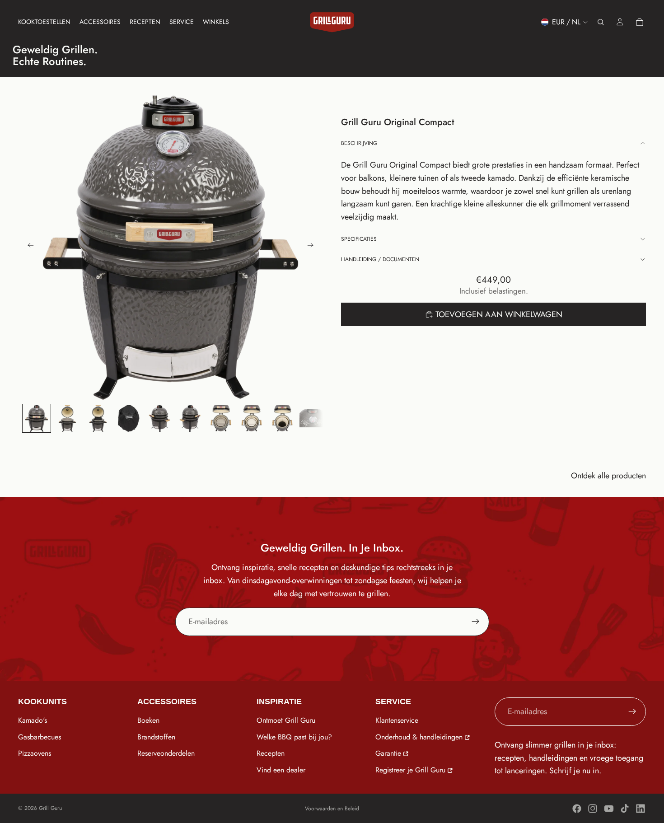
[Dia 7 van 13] (220, 418)
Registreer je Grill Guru (410, 770)
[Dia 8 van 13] (251, 418)
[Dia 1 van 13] (36, 418)
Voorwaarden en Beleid (332, 808)
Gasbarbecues (39, 736)
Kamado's (32, 720)
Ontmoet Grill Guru (286, 720)
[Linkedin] (640, 808)
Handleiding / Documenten (380, 259)
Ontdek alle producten (608, 476)
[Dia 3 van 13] (98, 418)
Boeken (148, 720)
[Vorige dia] (28, 247)
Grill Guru (50, 808)
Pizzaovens (34, 753)
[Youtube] (608, 808)
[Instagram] (592, 808)
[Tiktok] (624, 808)
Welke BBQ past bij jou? (294, 736)
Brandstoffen (156, 736)
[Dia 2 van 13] (67, 418)
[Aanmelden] (475, 621)
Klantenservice (396, 720)
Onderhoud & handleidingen (419, 736)
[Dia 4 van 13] (128, 418)
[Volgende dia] (313, 247)
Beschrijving (359, 143)
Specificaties (359, 239)
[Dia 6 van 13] (190, 418)
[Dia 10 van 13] (313, 418)
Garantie (388, 753)
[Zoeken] (601, 22)
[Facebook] (576, 808)
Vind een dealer (281, 770)
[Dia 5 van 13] (159, 418)
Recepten (271, 753)
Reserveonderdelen (166, 753)
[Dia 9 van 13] (282, 418)
